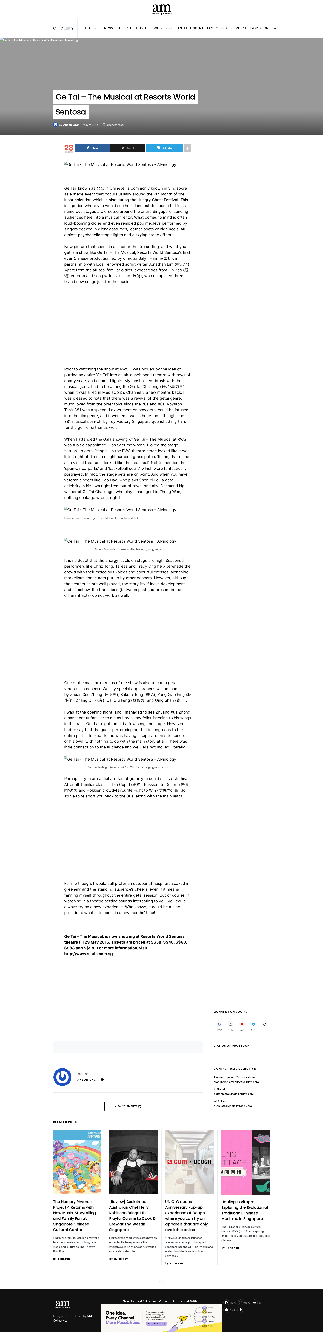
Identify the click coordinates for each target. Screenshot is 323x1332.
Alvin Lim (128, 1301)
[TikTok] (264, 1026)
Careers (164, 1301)
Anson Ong (86, 1079)
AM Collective (147, 1301)
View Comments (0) (128, 1106)
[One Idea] (161, 1317)
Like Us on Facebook (232, 1045)
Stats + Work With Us (187, 1301)
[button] (54, 28)
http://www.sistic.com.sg (88, 953)
